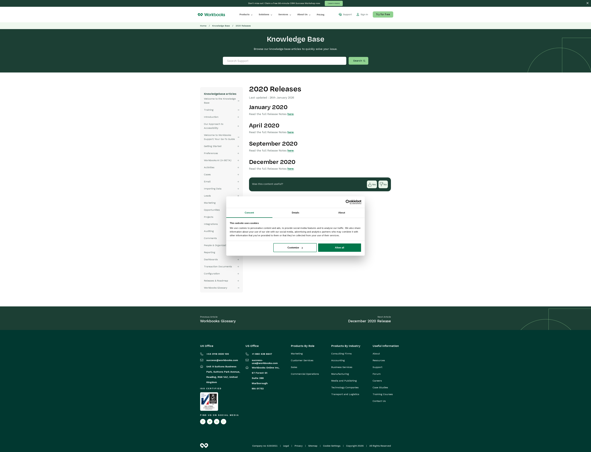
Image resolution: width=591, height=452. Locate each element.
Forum (377, 374)
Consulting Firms (341, 353)
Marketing (297, 353)
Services (283, 14)
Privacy (299, 446)
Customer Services (302, 360)
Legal (286, 446)
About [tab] (341, 212)
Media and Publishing (344, 381)
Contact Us (379, 401)
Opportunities (212, 209)
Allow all (339, 247)
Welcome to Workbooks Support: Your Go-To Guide (219, 137)
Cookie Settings (331, 446)
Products (244, 14)
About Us (302, 14)
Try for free (383, 14)
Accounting (338, 360)
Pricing (320, 14)
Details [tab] (295, 212)
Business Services (341, 367)
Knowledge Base (221, 26)
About (376, 353)
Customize (293, 247)
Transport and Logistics (345, 394)
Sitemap (312, 446)
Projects (208, 216)
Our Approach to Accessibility (213, 126)
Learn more (334, 3)
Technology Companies (345, 387)
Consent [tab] (249, 212)
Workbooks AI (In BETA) (217, 160)
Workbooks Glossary (215, 287)
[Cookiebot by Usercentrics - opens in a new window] (347, 202)
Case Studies (380, 387)
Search (357, 60)
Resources (379, 360)
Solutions (264, 14)
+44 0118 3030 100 (217, 353)
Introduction (211, 116)
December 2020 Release (369, 321)
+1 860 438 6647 (262, 353)
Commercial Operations (305, 374)
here (290, 114)
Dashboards (211, 259)
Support (377, 367)
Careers (377, 381)
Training (208, 109)
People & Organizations (217, 245)
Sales (294, 367)
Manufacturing (340, 374)
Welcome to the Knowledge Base (220, 100)
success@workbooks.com (222, 360)
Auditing (209, 231)
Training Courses (383, 394)
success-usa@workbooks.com (265, 362)
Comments (210, 238)
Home (203, 26)
